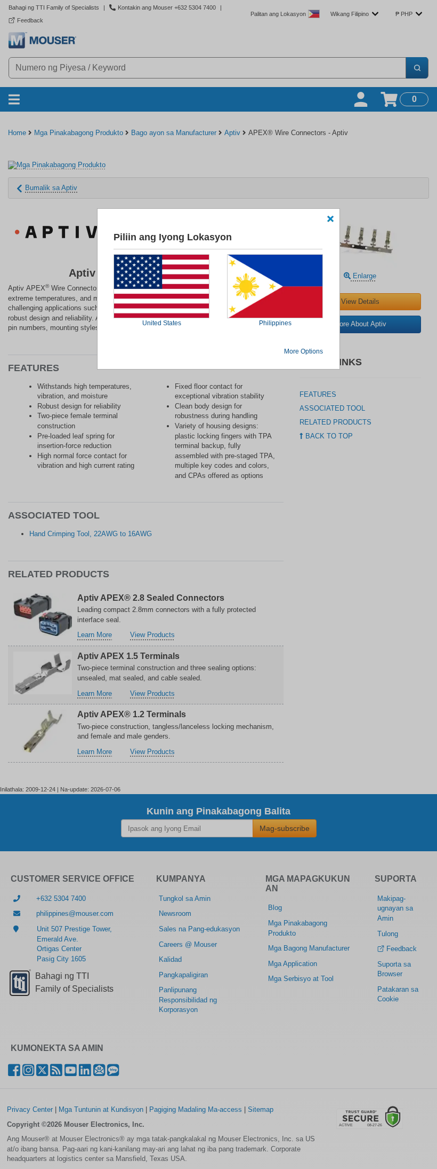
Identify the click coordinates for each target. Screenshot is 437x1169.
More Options (303, 351)
